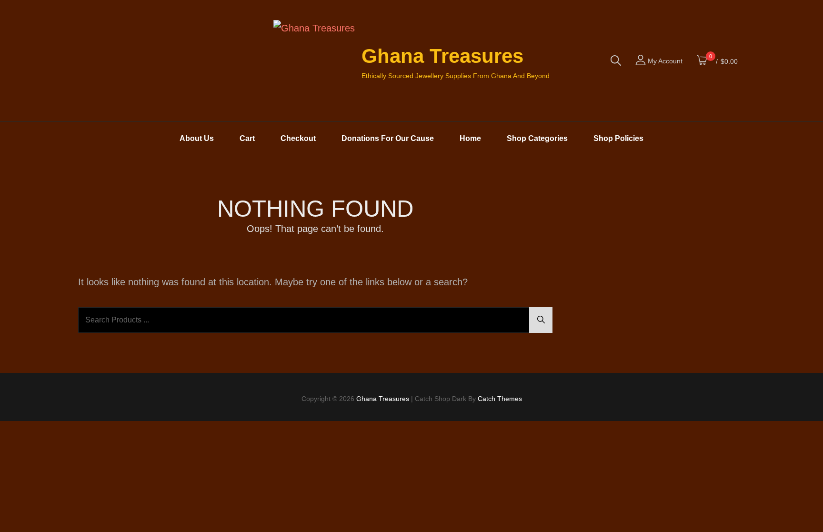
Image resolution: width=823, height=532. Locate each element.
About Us (197, 138)
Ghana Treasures (442, 56)
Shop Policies (618, 138)
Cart (247, 138)
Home (470, 138)
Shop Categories (537, 138)
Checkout (298, 138)
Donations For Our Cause (387, 138)
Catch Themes (500, 398)
